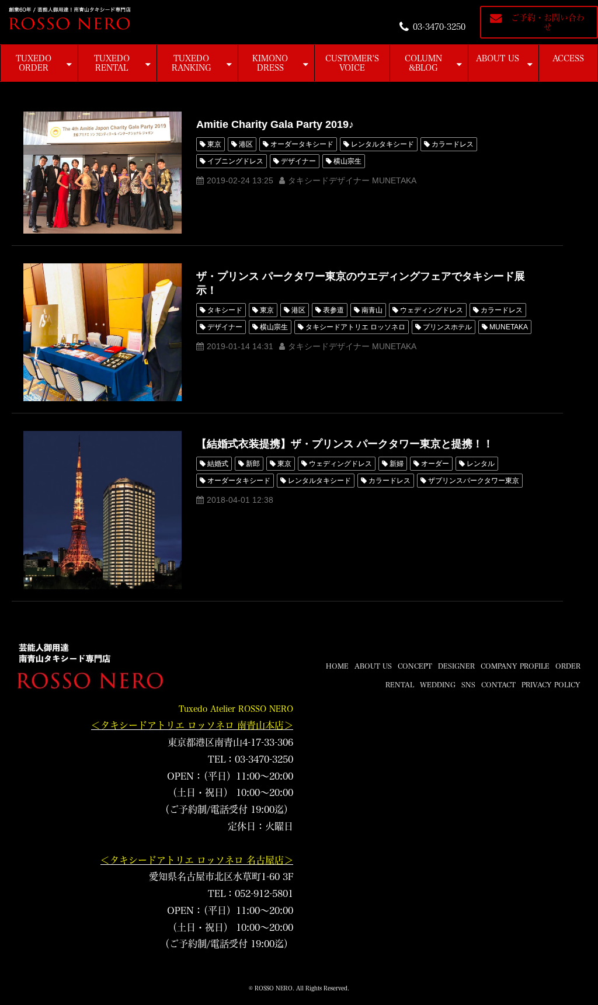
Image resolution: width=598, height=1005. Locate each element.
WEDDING (438, 684)
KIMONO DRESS (270, 63)
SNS (468, 684)
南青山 (372, 310)
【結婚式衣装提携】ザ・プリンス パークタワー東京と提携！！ (344, 444)
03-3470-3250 (439, 27)
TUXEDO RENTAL (112, 63)
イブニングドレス (235, 161)
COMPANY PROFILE (515, 665)
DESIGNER (456, 665)
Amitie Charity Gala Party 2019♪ (275, 124)
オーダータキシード (301, 144)
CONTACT (498, 684)
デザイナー (298, 161)
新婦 (397, 464)
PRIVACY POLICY (550, 684)
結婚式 (217, 464)
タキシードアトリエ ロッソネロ (355, 327)
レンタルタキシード (382, 144)
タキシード (224, 310)
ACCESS (568, 58)
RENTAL (399, 684)
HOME (337, 665)
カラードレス (453, 144)
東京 (214, 144)
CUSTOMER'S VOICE (352, 63)
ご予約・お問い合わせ (548, 22)
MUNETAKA (508, 327)
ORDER (567, 665)
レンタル (481, 464)
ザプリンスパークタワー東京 (473, 481)
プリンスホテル (447, 327)
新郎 (253, 464)
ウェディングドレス (431, 310)
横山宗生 (347, 161)
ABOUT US (497, 58)
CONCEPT (415, 665)
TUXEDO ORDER (33, 63)
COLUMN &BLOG (423, 63)
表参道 (333, 310)
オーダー (435, 464)
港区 (246, 144)
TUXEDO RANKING (191, 63)
